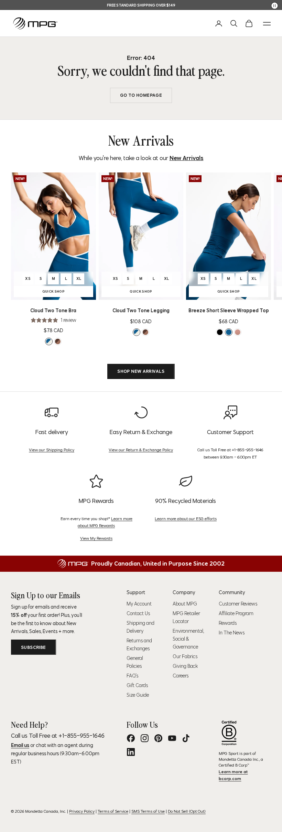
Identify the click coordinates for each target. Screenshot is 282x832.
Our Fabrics (185, 656)
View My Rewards (96, 538)
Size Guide (138, 695)
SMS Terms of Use (148, 811)
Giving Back (185, 666)
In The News (232, 633)
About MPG (185, 604)
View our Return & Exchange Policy (141, 449)
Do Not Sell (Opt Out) (187, 811)
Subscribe (33, 647)
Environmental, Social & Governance (188, 639)
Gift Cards (137, 685)
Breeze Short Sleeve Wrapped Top (228, 310)
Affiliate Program (236, 613)
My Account (139, 604)
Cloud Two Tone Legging (141, 310)
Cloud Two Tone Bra (53, 310)
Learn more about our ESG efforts (186, 518)
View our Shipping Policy (51, 449)
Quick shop (64, 292)
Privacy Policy (82, 811)
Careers (180, 676)
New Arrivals (187, 158)
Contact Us (138, 613)
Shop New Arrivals (141, 371)
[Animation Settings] (274, 5)
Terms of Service (113, 811)
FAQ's (132, 676)
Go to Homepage (141, 95)
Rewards (228, 623)
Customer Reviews (238, 604)
